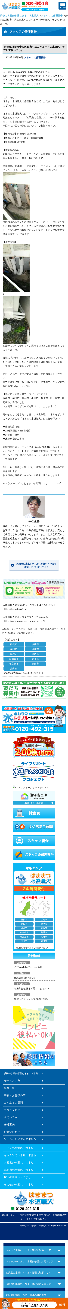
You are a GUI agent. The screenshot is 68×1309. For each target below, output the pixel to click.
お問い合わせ (12, 1131)
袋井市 (13, 668)
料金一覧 (9, 1088)
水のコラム (10, 1117)
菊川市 (35, 659)
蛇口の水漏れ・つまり (17, 1177)
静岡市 (13, 644)
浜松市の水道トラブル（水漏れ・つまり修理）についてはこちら (36, 565)
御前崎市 (14, 659)
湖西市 (35, 654)
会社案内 (9, 1124)
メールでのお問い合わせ (34, 9)
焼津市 (35, 649)
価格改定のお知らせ (24, 978)
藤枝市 (13, 654)
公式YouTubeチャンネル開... (29, 967)
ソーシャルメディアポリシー (21, 1139)
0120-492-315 (27, 1209)
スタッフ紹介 (12, 1110)
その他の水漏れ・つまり (19, 1184)
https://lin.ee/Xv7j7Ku (15, 609)
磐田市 (13, 649)
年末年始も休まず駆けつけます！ (32, 988)
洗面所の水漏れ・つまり (19, 1169)
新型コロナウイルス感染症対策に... (33, 999)
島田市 (35, 663)
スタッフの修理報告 (52, 15)
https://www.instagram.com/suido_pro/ (24, 621)
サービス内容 (12, 1080)
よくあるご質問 (13, 1102)
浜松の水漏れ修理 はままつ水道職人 (19, 15)
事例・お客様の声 (14, 1095)
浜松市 (35, 644)
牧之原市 (14, 663)
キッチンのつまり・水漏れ (20, 1155)
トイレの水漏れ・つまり (19, 1148)
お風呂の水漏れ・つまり (19, 1162)
